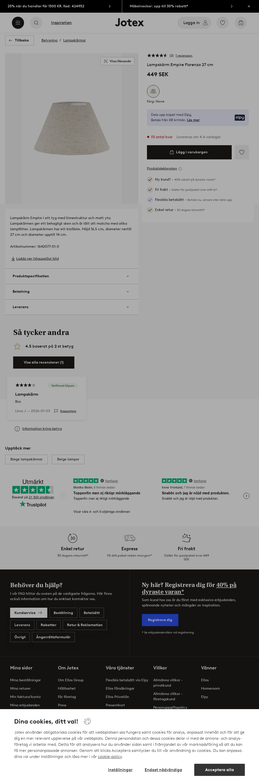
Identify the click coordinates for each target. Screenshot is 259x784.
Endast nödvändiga (163, 769)
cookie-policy (110, 756)
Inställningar (120, 769)
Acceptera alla (219, 769)
